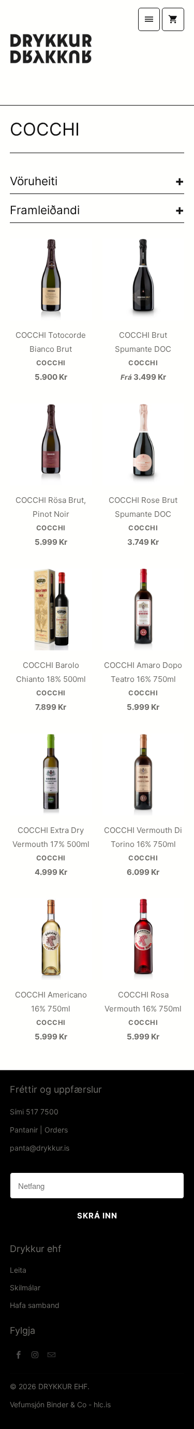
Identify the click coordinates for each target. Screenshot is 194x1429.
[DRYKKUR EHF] (51, 52)
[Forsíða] (149, 19)
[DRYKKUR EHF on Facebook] (18, 1354)
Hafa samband (34, 1305)
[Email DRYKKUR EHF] (51, 1354)
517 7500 (42, 1111)
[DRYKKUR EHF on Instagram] (34, 1354)
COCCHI (45, 129)
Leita (18, 1270)
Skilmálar (25, 1287)
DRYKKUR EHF (62, 1386)
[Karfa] (173, 19)
